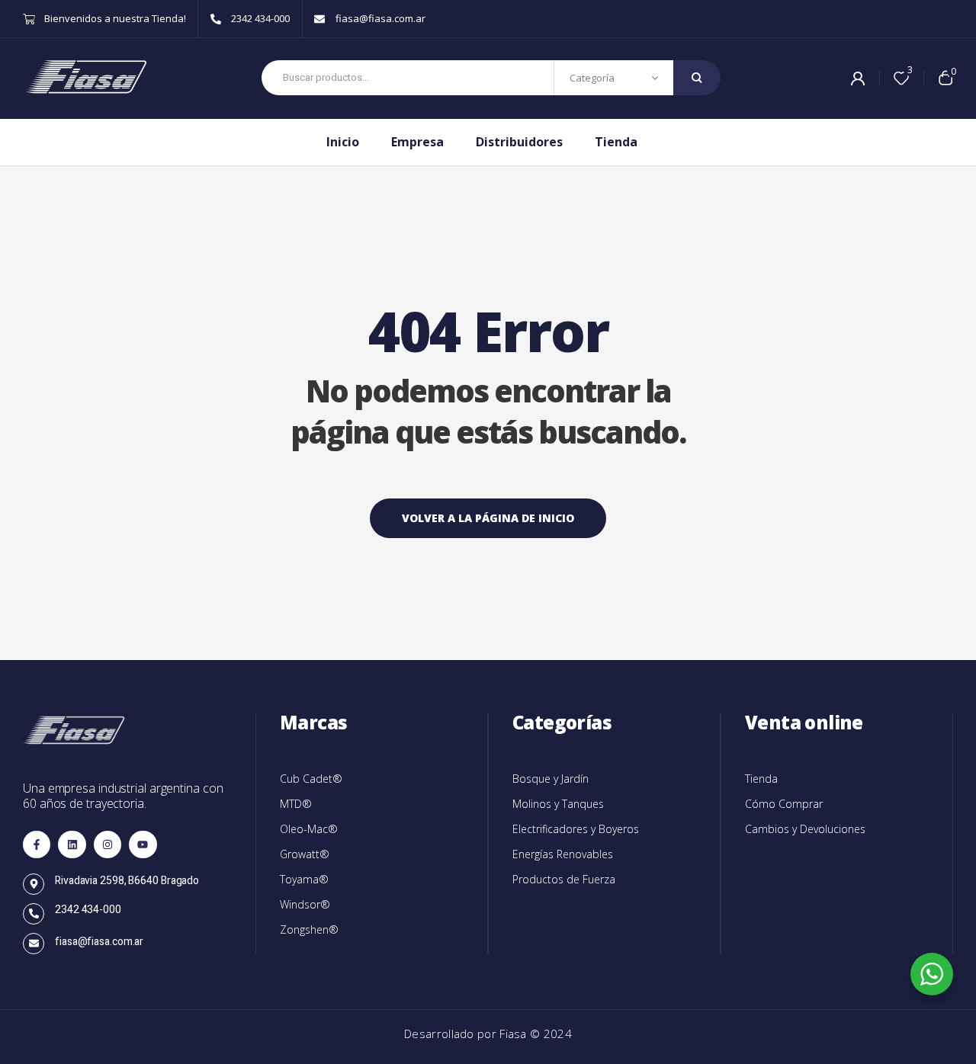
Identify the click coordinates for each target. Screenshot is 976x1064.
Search (697, 77)
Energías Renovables (562, 854)
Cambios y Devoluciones (805, 829)
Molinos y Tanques (558, 803)
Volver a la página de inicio (488, 518)
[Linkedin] (71, 844)
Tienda (761, 778)
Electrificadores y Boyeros (575, 829)
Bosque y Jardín (550, 778)
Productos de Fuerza (563, 879)
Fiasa (514, 1033)
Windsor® (305, 904)
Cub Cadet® (311, 778)
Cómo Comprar (784, 803)
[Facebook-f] (36, 844)
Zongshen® (309, 929)
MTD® (296, 803)
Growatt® (304, 854)
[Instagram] (107, 844)
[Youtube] (142, 844)
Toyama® (304, 879)
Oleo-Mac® (309, 829)
